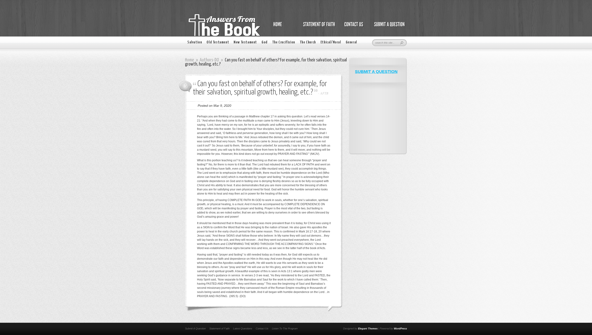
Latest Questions (242, 328)
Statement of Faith (219, 328)
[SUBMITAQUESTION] (388, 27)
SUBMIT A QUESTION (376, 71)
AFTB (324, 93)
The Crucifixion (283, 42)
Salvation (194, 42)
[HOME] (282, 27)
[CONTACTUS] (353, 27)
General (351, 42)
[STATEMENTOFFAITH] (317, 27)
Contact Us (262, 328)
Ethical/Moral (331, 42)
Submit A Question (195, 328)
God (265, 42)
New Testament (245, 42)
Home (189, 60)
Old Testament (218, 42)
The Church (308, 42)
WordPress (400, 328)
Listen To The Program (285, 328)
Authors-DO (209, 60)
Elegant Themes (368, 328)
